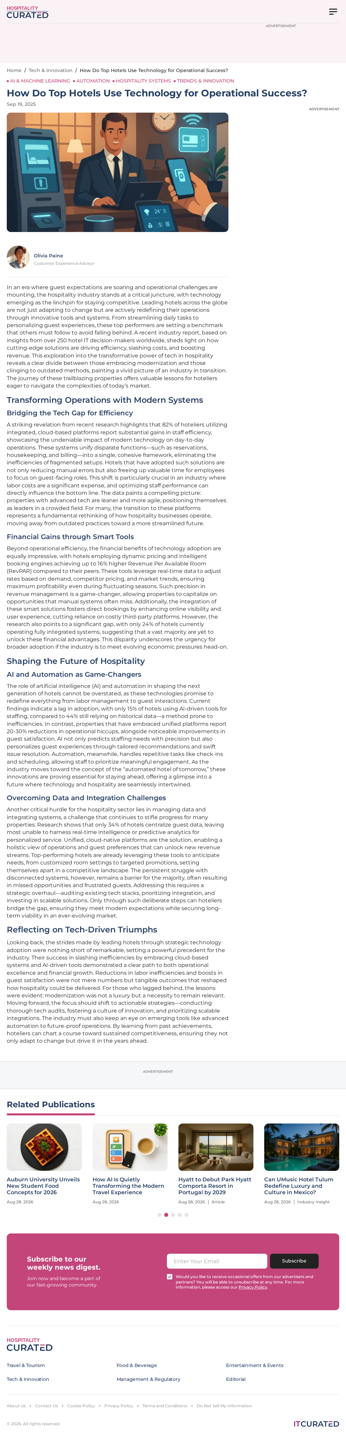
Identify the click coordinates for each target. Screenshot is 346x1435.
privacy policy (253, 1287)
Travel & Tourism (26, 1365)
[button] (159, 1215)
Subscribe (294, 1261)
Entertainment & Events (254, 1365)
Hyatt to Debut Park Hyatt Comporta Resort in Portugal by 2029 (214, 1186)
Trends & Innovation (205, 81)
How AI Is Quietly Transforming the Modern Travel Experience (128, 1186)
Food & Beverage (137, 1365)
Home (14, 70)
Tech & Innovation (51, 70)
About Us (16, 1405)
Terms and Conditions (165, 1405)
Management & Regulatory (148, 1379)
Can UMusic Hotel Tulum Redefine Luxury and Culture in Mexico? (298, 1186)
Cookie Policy (81, 1405)
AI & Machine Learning (40, 81)
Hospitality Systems (143, 81)
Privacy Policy (118, 1405)
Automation (93, 81)
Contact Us (46, 1405)
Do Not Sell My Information (224, 1405)
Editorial (235, 1379)
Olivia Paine (48, 256)
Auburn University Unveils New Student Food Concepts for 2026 (43, 1186)
